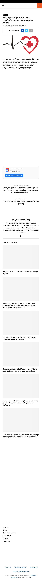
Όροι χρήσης (34, 567)
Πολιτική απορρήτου (20, 567)
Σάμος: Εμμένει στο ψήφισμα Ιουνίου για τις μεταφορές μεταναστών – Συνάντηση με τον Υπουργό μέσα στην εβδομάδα (19, 305)
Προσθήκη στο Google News (14, 175)
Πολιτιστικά (6, 541)
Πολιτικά (5, 538)
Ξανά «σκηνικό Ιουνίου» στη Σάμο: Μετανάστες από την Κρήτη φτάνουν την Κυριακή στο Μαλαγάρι (20, 403)
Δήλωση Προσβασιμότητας (21, 571)
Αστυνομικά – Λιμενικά (10, 533)
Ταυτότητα (7, 567)
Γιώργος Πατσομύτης (11, 25)
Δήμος (5, 530)
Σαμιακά (5, 14)
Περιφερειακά (7, 535)
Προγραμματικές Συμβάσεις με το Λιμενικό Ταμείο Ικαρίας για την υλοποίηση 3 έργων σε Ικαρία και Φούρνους (21, 190)
